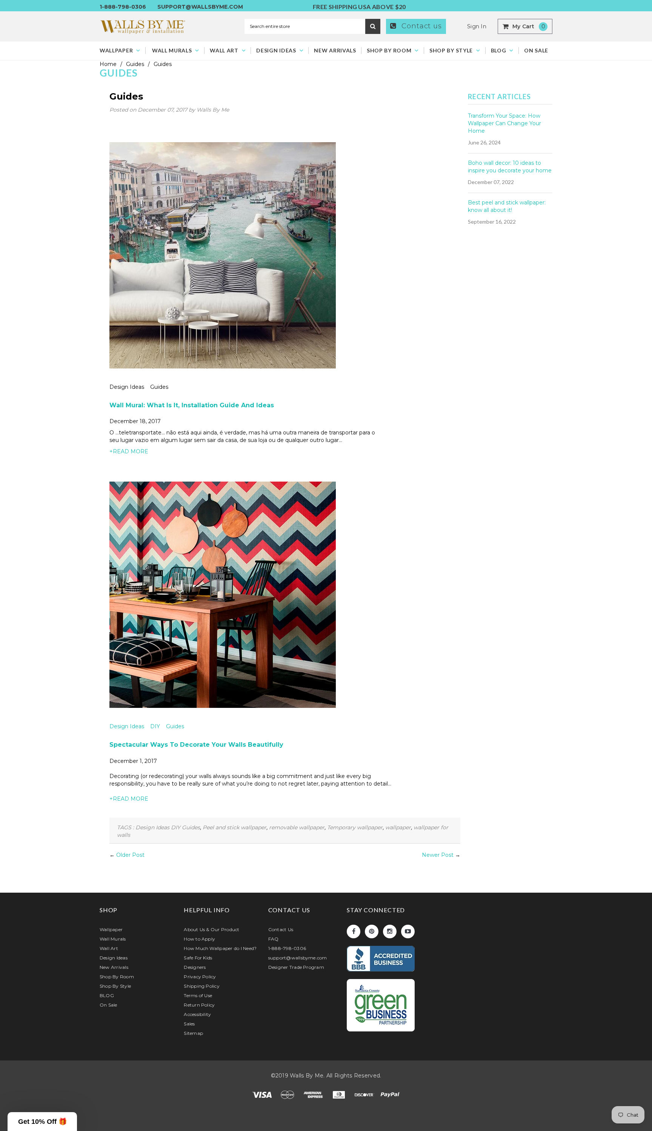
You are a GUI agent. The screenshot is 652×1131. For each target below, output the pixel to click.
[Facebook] (353, 931)
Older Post (130, 855)
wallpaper (398, 827)
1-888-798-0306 (123, 6)
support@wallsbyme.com (200, 6)
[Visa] (263, 1094)
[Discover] (365, 1094)
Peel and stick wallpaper (234, 827)
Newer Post (438, 855)
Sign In (476, 26)
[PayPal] (390, 1094)
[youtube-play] (408, 931)
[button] (42, 1121)
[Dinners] (340, 1094)
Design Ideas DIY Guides (146, 726)
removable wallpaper (296, 827)
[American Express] (314, 1094)
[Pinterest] (371, 931)
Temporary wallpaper (355, 827)
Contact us (420, 26)
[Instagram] (390, 931)
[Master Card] (288, 1094)
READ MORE (128, 451)
